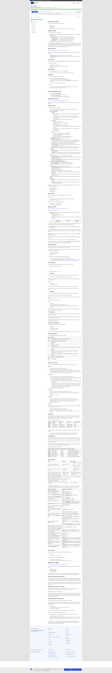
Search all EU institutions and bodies (71, 656)
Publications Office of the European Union (37, 630)
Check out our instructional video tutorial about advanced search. (58, 100)
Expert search (53, 13)
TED (31, 17)
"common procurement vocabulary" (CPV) (66, 589)
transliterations (71, 288)
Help (34, 17)
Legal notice (50, 641)
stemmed (49, 289)
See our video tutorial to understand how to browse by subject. (57, 564)
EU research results (68, 640)
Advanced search (47, 13)
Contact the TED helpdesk (52, 632)
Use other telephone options (52, 653)
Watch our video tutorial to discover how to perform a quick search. (58, 50)
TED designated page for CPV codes (71, 142)
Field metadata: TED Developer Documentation (73, 259)
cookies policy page (46, 669)
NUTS (68, 602)
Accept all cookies (67, 669)
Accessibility (50, 644)
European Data (68, 638)
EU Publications (68, 643)
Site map (67, 632)
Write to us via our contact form (52, 655)
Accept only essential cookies (76, 669)
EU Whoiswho (68, 641)
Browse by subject (58, 13)
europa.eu (38, 651)
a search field (54, 214)
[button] (45, 26)
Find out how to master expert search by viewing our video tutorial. (58, 208)
